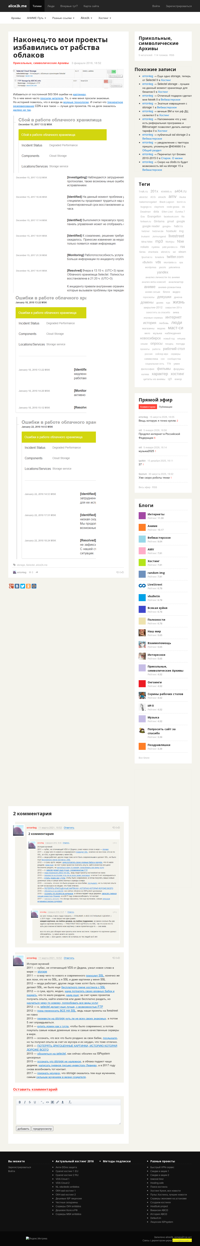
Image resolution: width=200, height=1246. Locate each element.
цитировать (42, 1102)
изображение (52, 1102)
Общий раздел (151, 150)
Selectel (30, 564)
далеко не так (22, 110)
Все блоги (144, 757)
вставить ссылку (57, 1102)
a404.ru (181, 190)
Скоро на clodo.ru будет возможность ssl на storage (165, 164)
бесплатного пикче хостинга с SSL (83, 987)
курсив (24, 1102)
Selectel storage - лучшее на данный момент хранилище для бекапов (165, 87)
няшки (144, 343)
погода (180, 343)
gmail (170, 221)
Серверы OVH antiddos (68, 1206)
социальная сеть (154, 363)
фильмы (164, 368)
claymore (159, 206)
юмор (178, 379)
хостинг (177, 373)
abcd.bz (143, 196)
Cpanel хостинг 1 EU (67, 1171)
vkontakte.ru (170, 262)
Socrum (143, 473)
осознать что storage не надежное (59, 1061)
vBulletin (147, 262)
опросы (156, 343)
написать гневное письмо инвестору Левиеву (68, 1065)
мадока (161, 328)
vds (158, 261)
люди (176, 322)
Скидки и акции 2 (159, 1175)
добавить (23, 1128)
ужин (177, 363)
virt (140, 430)
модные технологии (76, 102)
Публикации (165, 406)
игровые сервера (153, 317)
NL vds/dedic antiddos (67, 1186)
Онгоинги (155, 682)
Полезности (156, 619)
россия (149, 353)
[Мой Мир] (34, 586)
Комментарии (147, 406)
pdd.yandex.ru (170, 246)
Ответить (69, 827)
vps (181, 262)
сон (163, 358)
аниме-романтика (169, 287)
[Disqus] (68, 656)
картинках (79, 94)
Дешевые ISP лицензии (69, 1198)
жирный (19, 1102)
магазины (148, 328)
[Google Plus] (11, 586)
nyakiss (156, 246)
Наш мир (154, 631)
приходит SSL (95, 975)
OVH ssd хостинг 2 (66, 1194)
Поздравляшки (159, 745)
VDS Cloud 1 (63, 1178)
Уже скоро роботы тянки (154, 477)
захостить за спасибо (158, 312)
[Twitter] (22, 586)
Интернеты (156, 514)
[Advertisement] (79, 597)
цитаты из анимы (154, 379)
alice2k (162, 196)
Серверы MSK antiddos (68, 1214)
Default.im (155, 1217)
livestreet (176, 236)
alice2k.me (17, 6)
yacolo (162, 267)
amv (173, 196)
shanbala (153, 251)
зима (176, 312)
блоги (166, 292)
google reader (151, 226)
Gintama (159, 221)
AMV (151, 549)
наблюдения (173, 333)
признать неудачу (48, 1073)
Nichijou (170, 241)
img (181, 231)
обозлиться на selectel (51, 1053)
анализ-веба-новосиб (154, 281)
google (181, 221)
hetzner (146, 231)
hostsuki (171, 231)
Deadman (145, 211)
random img (156, 573)
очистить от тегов (70, 1102)
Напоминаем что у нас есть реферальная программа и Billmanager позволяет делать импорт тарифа (166, 125)
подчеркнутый (35, 1102)
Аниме (152, 526)
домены (147, 301)
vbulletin (154, 596)
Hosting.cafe (157, 1182)
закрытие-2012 (153, 307)
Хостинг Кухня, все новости (165, 1190)
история (149, 322)
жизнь (179, 302)
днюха (178, 297)
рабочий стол (174, 348)
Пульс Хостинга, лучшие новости (168, 1194)
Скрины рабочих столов (165, 694)
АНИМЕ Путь (35, 18)
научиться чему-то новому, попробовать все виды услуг (62, 1003)
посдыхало (110, 1038)
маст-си (175, 327)
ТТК (169, 363)
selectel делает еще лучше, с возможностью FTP (71, 1006)
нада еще (72, 995)
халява (145, 374)
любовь (164, 323)
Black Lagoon (167, 201)
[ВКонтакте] (17, 586)
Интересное (156, 655)
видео (176, 292)
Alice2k (85, 18)
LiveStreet (155, 584)
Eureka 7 (180, 211)
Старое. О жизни (172, 158)
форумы (178, 369)
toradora (159, 257)
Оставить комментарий (35, 1089)
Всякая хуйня (157, 608)
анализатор (176, 282)
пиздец (169, 343)
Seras (142, 251)
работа (156, 349)
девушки (164, 296)
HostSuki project (159, 1206)
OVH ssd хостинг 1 (66, 1190)
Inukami (145, 236)
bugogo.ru (146, 206)
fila (183, 216)
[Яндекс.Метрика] (36, 1238)
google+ (166, 226)
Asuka (182, 196)
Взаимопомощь (159, 643)
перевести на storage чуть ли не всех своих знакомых (71, 1018)
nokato (144, 247)
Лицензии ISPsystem (161, 1221)
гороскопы (148, 297)
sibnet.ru (165, 251)
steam (182, 252)
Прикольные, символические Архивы (41, 63)
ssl (174, 251)
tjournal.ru (147, 257)
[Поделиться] (37, 572)
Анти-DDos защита (66, 1167)
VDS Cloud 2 (63, 1182)
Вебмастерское (170, 99)
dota (156, 211)
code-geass (173, 206)
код (47, 1102)
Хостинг (103, 18)
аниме (149, 286)
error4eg (21, 572)
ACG (152, 196)
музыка (157, 333)
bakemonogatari (148, 201)
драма (159, 302)
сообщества (174, 358)
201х (154, 190)
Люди (50, 6)
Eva (143, 216)
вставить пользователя (62, 1102)
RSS (171, 55)
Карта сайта (91, 6)
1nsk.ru (143, 191)
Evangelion (154, 216)
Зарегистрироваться (179, 6)
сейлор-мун (161, 353)
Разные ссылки (62, 18)
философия (147, 368)
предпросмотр (42, 1128)
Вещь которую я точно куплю (157, 420)
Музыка (153, 717)
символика (151, 358)
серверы (175, 353)
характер (160, 373)
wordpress (150, 267)
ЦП (170, 379)
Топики (37, 6)
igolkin (142, 460)
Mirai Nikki (147, 241)
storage (21, 564)
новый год (169, 338)
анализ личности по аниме (163, 277)
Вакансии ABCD (159, 1210)
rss (182, 246)
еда (168, 302)
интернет (173, 317)
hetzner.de (157, 231)
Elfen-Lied (167, 211)
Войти (156, 6)
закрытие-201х (173, 307)
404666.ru (166, 191)
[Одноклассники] (28, 586)
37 (140, 464)
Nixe (180, 241)
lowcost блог (157, 1178)
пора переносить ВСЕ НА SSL (56, 1010)
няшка (181, 338)
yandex (162, 271)
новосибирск (150, 337)
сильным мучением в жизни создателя (61, 1077)
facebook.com (171, 216)
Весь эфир (144, 487)
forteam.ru (145, 221)
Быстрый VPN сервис (162, 1167)
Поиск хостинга (158, 1186)
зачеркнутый (29, 1102)
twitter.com (175, 256)
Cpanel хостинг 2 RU (67, 1175)
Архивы (16, 18)
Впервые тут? (69, 6)
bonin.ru (181, 201)
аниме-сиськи (152, 291)
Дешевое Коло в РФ (67, 1210)
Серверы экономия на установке (168, 1198)
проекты (145, 349)
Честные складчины (67, 1202)
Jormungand (159, 236)
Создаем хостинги (160, 1202)
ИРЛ (151, 706)
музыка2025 (146, 451)
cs (183, 206)
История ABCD (158, 1214)
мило (147, 333)
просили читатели (51, 98)
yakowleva (174, 267)
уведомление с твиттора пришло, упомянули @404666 (165, 144)
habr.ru (178, 226)
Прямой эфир (155, 399)
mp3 (159, 241)
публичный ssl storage (171, 134)
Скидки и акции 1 (159, 1171)
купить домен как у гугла (53, 1026)
